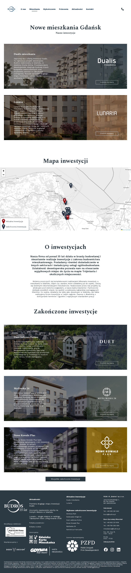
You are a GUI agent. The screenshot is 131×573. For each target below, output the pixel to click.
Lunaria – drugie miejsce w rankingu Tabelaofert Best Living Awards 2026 (45, 517)
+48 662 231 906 (113, 522)
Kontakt (90, 9)
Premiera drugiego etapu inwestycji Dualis (44, 505)
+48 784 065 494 (113, 525)
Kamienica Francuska (74, 529)
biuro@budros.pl (109, 514)
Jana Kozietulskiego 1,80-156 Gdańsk (111, 500)
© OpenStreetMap (127, 229)
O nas (23, 9)
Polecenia (63, 9)
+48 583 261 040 (113, 511)
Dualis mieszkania (72, 500)
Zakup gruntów (108, 542)
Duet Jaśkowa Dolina (74, 520)
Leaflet (123, 229)
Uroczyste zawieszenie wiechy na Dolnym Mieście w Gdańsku (43, 511)
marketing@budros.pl (93, 567)
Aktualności (77, 9)
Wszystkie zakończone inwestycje (65, 479)
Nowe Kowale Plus (73, 523)
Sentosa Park (71, 514)
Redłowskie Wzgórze (73, 517)
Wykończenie (49, 9)
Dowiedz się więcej (107, 82)
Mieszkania (34, 9)
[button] (68, 213)
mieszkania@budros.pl (111, 529)
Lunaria (69, 503)
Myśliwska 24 (71, 526)
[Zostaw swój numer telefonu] (122, 9)
